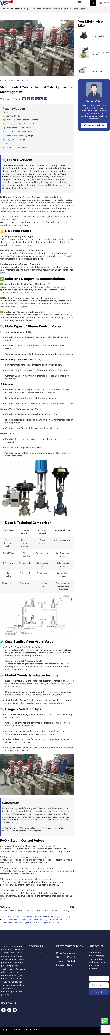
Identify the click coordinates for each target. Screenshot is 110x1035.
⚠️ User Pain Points (11, 116)
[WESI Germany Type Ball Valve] (83, 57)
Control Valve (7, 359)
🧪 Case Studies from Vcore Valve (17, 131)
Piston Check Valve (99, 36)
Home (2, 9)
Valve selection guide (39, 922)
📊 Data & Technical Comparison (17, 127)
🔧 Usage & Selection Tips (14, 139)
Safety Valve (7, 384)
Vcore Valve (54, 922)
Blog (69, 965)
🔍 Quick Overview (11, 112)
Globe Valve (21, 359)
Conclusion (7, 143)
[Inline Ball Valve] (83, 74)
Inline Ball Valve (97, 71)
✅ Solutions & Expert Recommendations (20, 120)
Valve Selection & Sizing (17, 9)
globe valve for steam (12, 916)
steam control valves (29, 919)
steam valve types (21, 922)
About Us (72, 953)
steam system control (48, 919)
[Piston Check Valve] (83, 40)
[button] (79, 2)
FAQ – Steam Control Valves (15, 147)
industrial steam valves (32, 916)
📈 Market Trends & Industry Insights (18, 135)
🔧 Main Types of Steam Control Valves (20, 124)
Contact (71, 961)
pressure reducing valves (53, 916)
